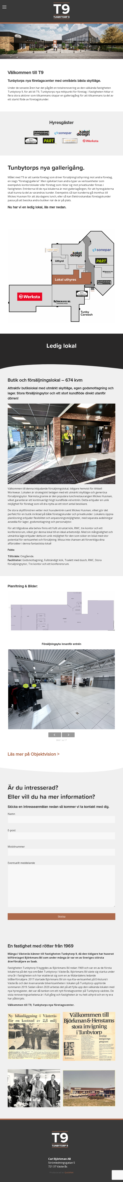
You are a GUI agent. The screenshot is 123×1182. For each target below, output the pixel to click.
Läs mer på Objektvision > (33, 754)
